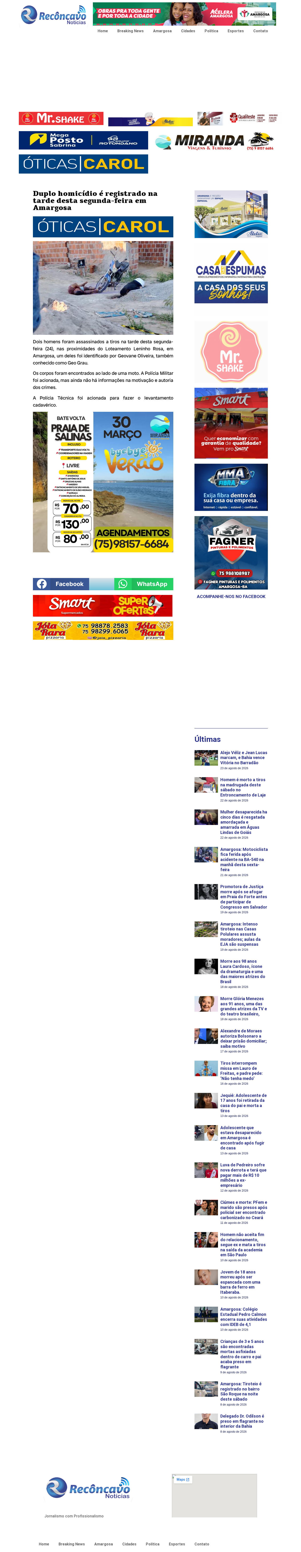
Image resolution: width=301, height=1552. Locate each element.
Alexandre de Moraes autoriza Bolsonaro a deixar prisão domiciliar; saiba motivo (243, 1038)
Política (211, 31)
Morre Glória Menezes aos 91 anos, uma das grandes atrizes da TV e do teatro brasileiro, (243, 1006)
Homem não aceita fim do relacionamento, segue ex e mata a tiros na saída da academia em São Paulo (243, 1244)
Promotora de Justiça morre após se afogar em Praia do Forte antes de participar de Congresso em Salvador (243, 896)
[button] (61, 584)
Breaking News (130, 31)
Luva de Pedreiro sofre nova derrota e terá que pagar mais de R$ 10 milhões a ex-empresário (243, 1175)
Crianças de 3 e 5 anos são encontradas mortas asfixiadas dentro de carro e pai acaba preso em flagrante (242, 1354)
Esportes (236, 31)
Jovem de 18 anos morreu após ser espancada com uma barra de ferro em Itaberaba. (240, 1282)
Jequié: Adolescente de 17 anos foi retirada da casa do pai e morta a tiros (243, 1103)
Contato (260, 31)
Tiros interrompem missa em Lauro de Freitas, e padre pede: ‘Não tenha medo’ (241, 1071)
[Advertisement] (150, 74)
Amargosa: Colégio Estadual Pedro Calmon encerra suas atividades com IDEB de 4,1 (243, 1317)
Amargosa (162, 31)
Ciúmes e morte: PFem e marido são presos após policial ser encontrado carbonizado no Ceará (243, 1210)
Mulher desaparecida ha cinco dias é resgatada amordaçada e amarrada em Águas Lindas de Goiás (243, 822)
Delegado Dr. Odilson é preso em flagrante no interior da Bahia (242, 1421)
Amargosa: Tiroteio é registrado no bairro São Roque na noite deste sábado (240, 1391)
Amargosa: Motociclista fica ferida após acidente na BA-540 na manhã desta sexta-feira (244, 859)
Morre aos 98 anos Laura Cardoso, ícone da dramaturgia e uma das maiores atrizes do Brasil (242, 971)
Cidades (188, 31)
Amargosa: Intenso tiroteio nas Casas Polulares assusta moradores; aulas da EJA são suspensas (240, 934)
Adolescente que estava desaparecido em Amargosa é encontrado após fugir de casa (242, 1137)
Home (103, 31)
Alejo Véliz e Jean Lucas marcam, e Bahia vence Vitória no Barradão (243, 757)
